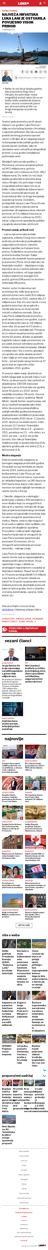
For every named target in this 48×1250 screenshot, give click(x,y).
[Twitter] (27, 71)
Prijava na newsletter (24, 1212)
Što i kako (24, 1170)
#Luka (22, 621)
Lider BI (24, 1189)
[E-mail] (36, 71)
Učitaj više (24, 925)
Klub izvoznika (24, 1193)
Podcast (24, 1184)
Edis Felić (5, 83)
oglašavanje (24, 1228)
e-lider (24, 1216)
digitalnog (7, 609)
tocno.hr (24, 1240)
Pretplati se (24, 1208)
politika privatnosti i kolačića (24, 1236)
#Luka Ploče (8, 619)
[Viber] (45, 71)
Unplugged (24, 1179)
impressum (24, 1224)
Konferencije (24, 1203)
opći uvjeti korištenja (24, 1232)
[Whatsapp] (40, 71)
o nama (24, 1220)
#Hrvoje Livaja (23, 619)
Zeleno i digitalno (24, 1175)
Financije (24, 1161)
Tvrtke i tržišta (24, 1156)
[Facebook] (22, 71)
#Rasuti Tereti (9, 621)
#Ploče (29, 621)
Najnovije (14, 738)
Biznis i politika (24, 1151)
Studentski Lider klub (24, 1198)
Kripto (24, 1165)
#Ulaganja (37, 619)
